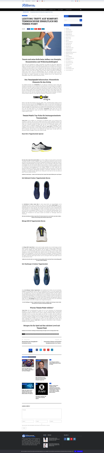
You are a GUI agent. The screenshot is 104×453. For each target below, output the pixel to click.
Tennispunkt (33, 80)
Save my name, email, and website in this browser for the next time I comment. (36, 425)
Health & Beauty (43, 9)
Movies (67, 55)
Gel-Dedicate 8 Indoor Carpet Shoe (31, 204)
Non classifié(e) (68, 56)
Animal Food (68, 29)
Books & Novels (68, 31)
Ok (75, 451)
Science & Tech (52, 9)
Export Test (67, 37)
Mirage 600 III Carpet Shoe (29, 247)
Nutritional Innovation (69, 58)
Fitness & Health (68, 41)
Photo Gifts (67, 59)
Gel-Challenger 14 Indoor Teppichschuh (35, 264)
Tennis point (49, 126)
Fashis (67, 40)
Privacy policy (79, 451)
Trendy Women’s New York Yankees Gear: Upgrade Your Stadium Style (43, 12)
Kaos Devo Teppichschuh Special (32, 134)
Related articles (25, 356)
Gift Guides (60, 9)
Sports (67, 65)
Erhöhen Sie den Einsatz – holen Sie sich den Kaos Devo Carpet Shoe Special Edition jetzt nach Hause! (41, 174)
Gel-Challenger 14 (32, 298)
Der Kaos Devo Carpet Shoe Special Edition (30, 159)
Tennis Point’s (28, 115)
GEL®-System (55, 205)
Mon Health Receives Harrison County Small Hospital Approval (41, 378)
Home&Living (68, 50)
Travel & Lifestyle (27, 9)
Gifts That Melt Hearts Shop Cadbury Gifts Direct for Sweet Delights (28, 369)
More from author (32, 356)
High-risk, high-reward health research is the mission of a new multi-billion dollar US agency (27, 392)
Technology (68, 67)
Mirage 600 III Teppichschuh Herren (33, 221)
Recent (44, 435)
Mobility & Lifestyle (69, 53)
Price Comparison (69, 61)
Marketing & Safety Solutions (70, 52)
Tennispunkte (46, 108)
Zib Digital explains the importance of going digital (41, 397)
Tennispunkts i (37, 84)
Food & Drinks (68, 43)
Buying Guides (69, 9)
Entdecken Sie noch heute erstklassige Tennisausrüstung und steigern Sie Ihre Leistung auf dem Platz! (40, 330)
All (50, 359)
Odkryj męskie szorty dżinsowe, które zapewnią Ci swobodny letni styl (54, 439)
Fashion (35, 9)
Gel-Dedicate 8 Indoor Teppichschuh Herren (36, 178)
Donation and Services (69, 35)
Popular (49, 435)
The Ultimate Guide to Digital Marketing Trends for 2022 (55, 363)
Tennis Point (24, 120)
